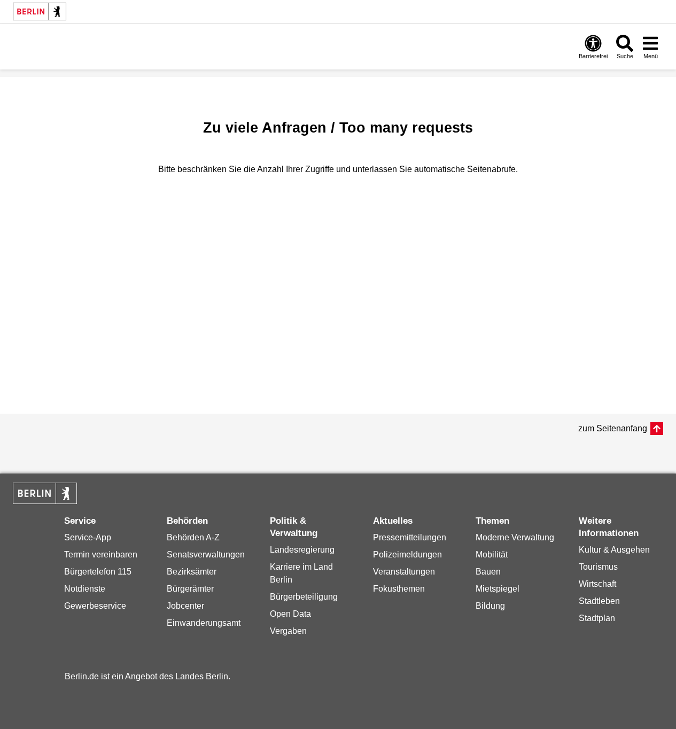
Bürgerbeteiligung (304, 596)
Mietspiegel (497, 588)
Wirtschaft (597, 583)
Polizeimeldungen (407, 554)
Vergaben (288, 630)
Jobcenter (185, 605)
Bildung (490, 605)
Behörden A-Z (193, 537)
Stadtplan (597, 618)
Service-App (87, 537)
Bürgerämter (190, 588)
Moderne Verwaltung (515, 537)
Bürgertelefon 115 (97, 571)
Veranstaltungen (404, 571)
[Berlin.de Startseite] (39, 11)
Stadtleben (599, 601)
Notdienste (84, 588)
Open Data (290, 613)
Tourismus (598, 566)
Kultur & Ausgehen (614, 549)
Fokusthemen (399, 588)
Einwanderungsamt (203, 622)
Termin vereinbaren (100, 554)
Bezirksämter (191, 571)
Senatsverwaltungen (206, 554)
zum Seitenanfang (612, 428)
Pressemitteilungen (409, 537)
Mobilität (492, 554)
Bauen (488, 571)
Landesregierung (302, 549)
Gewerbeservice (95, 605)
